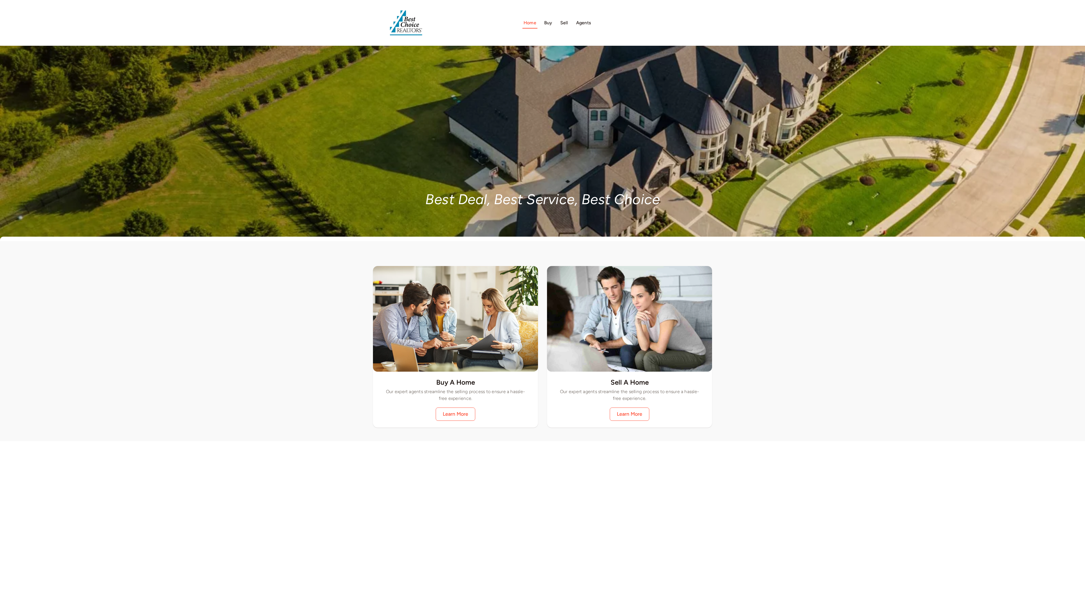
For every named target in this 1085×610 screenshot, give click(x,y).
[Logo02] (406, 7)
